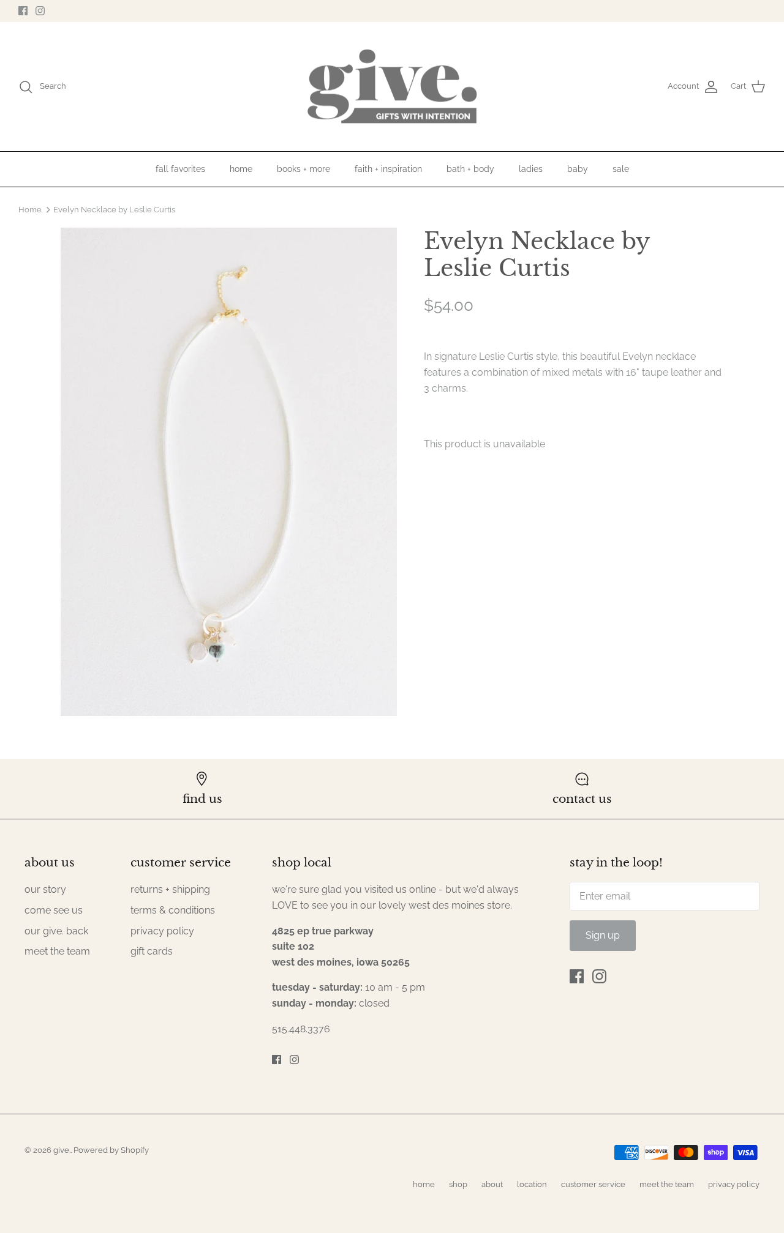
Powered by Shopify (111, 1150)
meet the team (57, 951)
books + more (303, 169)
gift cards (151, 951)
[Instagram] (40, 10)
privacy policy (162, 931)
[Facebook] (23, 10)
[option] (229, 472)
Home (30, 209)
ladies (531, 169)
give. (61, 1150)
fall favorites (180, 169)
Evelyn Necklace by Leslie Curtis (114, 209)
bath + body (470, 169)
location (532, 1184)
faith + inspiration (388, 169)
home (241, 169)
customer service (593, 1184)
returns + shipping (170, 889)
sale (620, 169)
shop (458, 1184)
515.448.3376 (301, 1029)
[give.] (392, 87)
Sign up (603, 935)
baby (577, 169)
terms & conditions (172, 910)
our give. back (56, 931)
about (492, 1184)
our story (45, 889)
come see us (53, 910)
